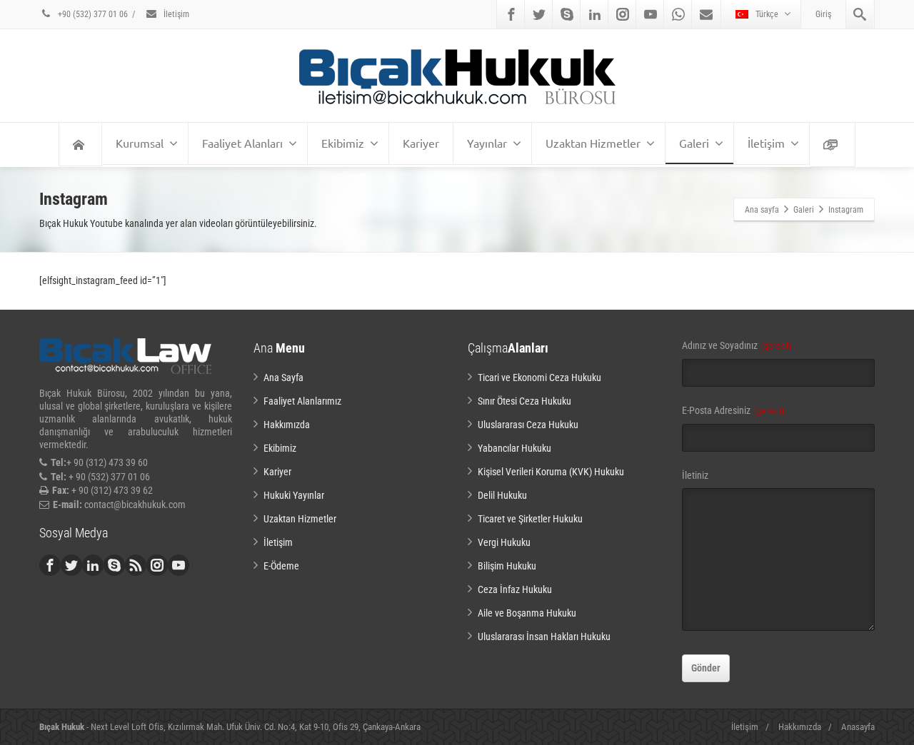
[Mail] (706, 14)
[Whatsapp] (678, 14)
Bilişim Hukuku (507, 566)
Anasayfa (858, 726)
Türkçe (766, 14)
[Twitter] (539, 14)
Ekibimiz (342, 143)
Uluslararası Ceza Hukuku (528, 424)
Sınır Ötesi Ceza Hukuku (524, 401)
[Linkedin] (595, 14)
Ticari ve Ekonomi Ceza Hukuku (539, 377)
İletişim (175, 14)
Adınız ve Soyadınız (736, 345)
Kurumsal (140, 143)
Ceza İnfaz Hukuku (515, 589)
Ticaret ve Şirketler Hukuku (530, 518)
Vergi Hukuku (504, 542)
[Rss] (135, 565)
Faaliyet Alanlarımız (302, 401)
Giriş (823, 14)
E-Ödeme (281, 566)
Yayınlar (487, 143)
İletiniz (695, 475)
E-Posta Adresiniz (733, 410)
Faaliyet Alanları (242, 143)
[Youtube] (650, 14)
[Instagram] (622, 14)
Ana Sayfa (283, 377)
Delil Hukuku (502, 495)
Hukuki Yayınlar (293, 495)
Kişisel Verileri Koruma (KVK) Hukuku (551, 471)
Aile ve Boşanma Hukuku (527, 613)
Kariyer (421, 143)
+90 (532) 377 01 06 (92, 14)
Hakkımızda (286, 424)
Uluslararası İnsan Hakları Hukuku (544, 636)
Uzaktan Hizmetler (593, 143)
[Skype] (567, 14)
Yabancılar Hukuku (514, 448)
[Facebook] (511, 14)
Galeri (694, 143)
